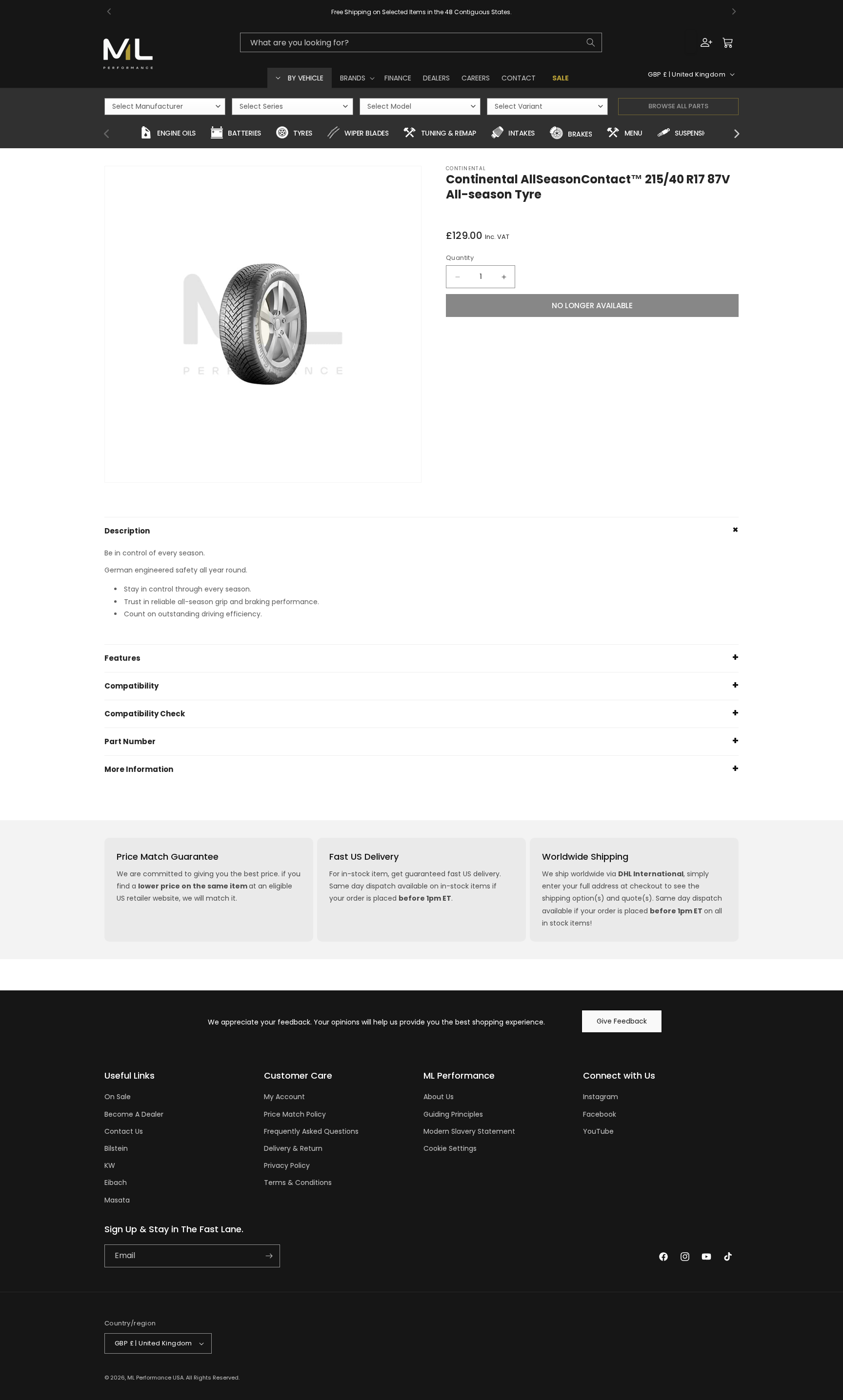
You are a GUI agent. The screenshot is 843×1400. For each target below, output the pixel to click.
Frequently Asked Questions (311, 1131)
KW (109, 1165)
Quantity (460, 257)
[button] (356, 78)
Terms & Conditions (298, 1182)
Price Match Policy (295, 1114)
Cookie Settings (450, 1148)
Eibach (115, 1182)
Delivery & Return (293, 1148)
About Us (438, 1097)
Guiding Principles (453, 1114)
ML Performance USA (155, 1377)
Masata (117, 1200)
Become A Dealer (133, 1114)
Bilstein (116, 1148)
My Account (284, 1097)
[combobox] (421, 42)
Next (736, 134)
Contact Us (123, 1131)
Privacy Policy (287, 1165)
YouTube (598, 1131)
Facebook (599, 1114)
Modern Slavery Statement (469, 1131)
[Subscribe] (269, 1255)
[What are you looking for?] (591, 42)
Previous (107, 134)
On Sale (117, 1097)
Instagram (600, 1097)
